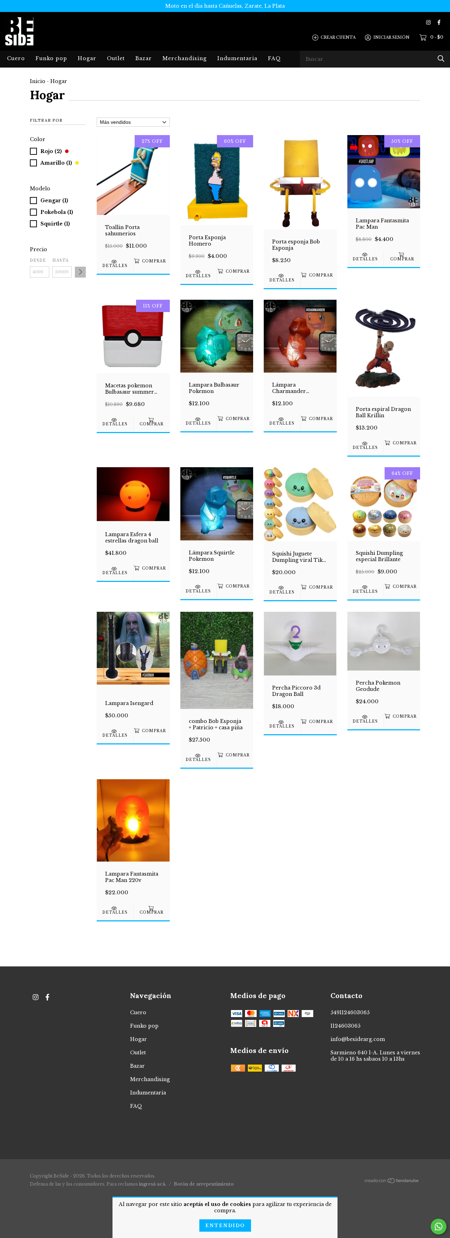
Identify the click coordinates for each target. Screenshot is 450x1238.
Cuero (16, 58)
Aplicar (80, 272)
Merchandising (184, 58)
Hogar (87, 58)
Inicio (37, 81)
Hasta (60, 260)
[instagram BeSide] (428, 22)
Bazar (143, 58)
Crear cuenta (338, 37)
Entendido (225, 1225)
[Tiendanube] (392, 1182)
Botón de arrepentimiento (204, 1184)
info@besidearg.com (357, 1039)
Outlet (116, 58)
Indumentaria (237, 58)
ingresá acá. (153, 1184)
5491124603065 (349, 1012)
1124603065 (345, 1026)
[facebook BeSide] (439, 22)
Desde (38, 260)
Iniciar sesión (391, 37)
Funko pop (51, 58)
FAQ (274, 58)
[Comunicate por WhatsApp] (438, 1226)
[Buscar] (441, 58)
